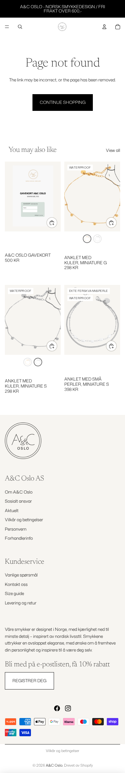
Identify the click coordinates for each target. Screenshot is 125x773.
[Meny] (7, 27)
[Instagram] (68, 708)
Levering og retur (20, 603)
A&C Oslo (54, 765)
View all (113, 150)
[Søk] (20, 26)
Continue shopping (63, 102)
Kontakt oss (16, 584)
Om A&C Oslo (18, 492)
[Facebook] (57, 708)
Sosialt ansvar (18, 501)
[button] (87, 239)
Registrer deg (29, 681)
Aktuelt (12, 510)
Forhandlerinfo (19, 538)
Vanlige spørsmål (21, 575)
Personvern (15, 529)
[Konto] (104, 26)
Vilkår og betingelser (24, 519)
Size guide (14, 593)
